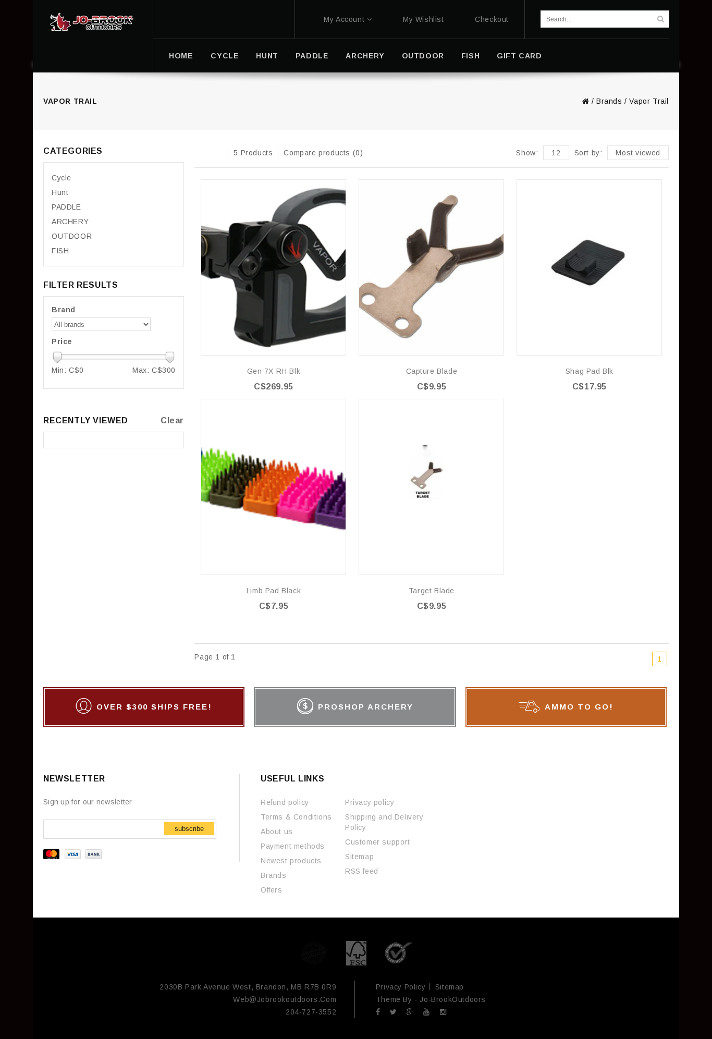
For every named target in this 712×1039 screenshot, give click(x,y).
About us (277, 831)
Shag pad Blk (589, 371)
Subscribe (189, 829)
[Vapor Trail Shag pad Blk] (589, 267)
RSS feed (361, 871)
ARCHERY (365, 56)
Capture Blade (432, 371)
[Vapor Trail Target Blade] (431, 486)
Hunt (267, 56)
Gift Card (519, 56)
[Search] (660, 19)
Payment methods (293, 846)
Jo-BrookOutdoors (453, 999)
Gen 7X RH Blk (274, 371)
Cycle (225, 56)
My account (344, 19)
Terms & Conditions (296, 817)
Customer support (377, 842)
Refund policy (285, 802)
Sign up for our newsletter (87, 802)
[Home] (91, 22)
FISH (470, 56)
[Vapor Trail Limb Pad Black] (273, 486)
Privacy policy (369, 802)
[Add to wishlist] (337, 187)
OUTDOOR (423, 56)
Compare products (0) (323, 153)
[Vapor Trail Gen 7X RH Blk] (273, 267)
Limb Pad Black (274, 590)
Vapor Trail (649, 101)
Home (181, 56)
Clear (172, 420)
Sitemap (359, 856)
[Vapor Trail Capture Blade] (431, 267)
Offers (272, 890)
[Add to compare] (337, 203)
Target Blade (432, 590)
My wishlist (423, 19)
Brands (609, 101)
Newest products (291, 861)
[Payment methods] (73, 856)
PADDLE (312, 56)
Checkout (492, 19)
